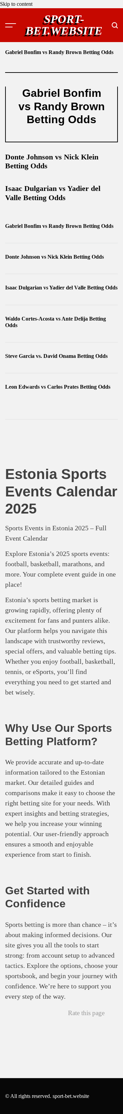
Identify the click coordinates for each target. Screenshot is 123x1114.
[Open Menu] (10, 25)
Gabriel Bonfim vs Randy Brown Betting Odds (59, 52)
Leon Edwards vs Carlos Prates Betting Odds (57, 387)
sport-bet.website (64, 25)
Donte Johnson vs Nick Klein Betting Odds (54, 257)
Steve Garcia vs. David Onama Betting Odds (56, 356)
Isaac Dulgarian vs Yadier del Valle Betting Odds (52, 193)
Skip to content (16, 4)
